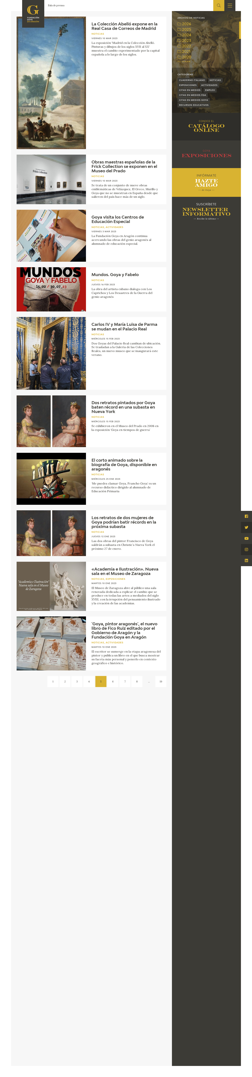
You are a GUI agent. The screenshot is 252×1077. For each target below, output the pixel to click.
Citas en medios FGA (192, 95)
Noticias (215, 80)
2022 (186, 46)
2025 (186, 30)
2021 (186, 52)
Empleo (210, 90)
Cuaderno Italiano (192, 80)
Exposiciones (188, 85)
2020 (186, 57)
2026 (186, 24)
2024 (186, 35)
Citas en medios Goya (193, 100)
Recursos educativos (194, 105)
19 (161, 681)
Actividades (209, 85)
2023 (186, 41)
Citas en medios (190, 90)
